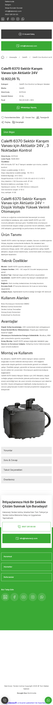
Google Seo (22, 693)
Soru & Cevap (11, 460)
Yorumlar (8, 450)
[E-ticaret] (26, 703)
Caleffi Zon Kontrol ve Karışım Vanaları (34, 84)
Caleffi (21, 88)
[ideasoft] (11, 703)
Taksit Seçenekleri (13, 469)
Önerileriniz (9, 479)
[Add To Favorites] (10, 117)
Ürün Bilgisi (9, 132)
